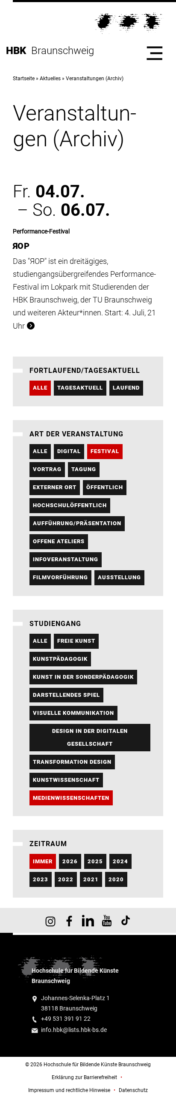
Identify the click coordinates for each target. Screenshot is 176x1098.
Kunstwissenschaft (66, 780)
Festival (105, 451)
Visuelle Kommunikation (73, 713)
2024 (120, 861)
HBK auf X (88, 920)
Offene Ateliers (59, 541)
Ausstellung (119, 577)
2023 (40, 879)
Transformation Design (72, 762)
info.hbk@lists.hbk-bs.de (74, 1030)
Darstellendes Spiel (66, 695)
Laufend (126, 387)
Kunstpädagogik (60, 659)
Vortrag (47, 469)
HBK (18, 51)
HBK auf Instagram (50, 920)
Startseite (24, 79)
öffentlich (104, 487)
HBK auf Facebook (69, 920)
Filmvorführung (60, 577)
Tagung (83, 469)
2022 (65, 879)
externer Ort (54, 487)
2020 (116, 879)
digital (69, 451)
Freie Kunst (76, 641)
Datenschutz (133, 1090)
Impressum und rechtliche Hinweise (69, 1090)
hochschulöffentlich (70, 505)
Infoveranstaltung (65, 559)
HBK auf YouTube (107, 920)
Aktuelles (50, 79)
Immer (43, 861)
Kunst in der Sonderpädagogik (83, 677)
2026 (70, 861)
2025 (95, 861)
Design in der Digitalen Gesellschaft (90, 737)
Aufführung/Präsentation (77, 523)
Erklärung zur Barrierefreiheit (84, 1077)
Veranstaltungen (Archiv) (94, 79)
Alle (40, 387)
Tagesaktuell (80, 387)
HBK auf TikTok (126, 920)
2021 (91, 879)
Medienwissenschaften (71, 798)
